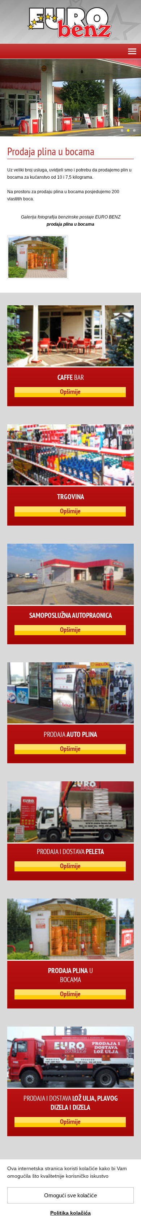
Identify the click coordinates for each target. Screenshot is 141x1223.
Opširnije (70, 391)
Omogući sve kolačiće (70, 1195)
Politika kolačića (70, 1213)
